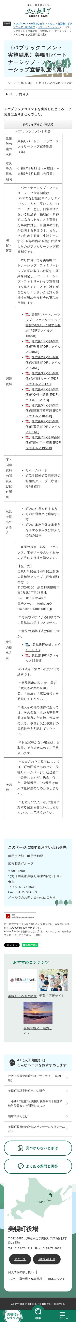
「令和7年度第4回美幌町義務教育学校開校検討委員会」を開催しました (35, 1103)
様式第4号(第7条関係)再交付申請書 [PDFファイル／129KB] (43, 395)
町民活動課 (35, 856)
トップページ (20, 23)
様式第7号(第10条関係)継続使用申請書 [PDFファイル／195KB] (43, 443)
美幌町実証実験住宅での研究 (26, 1090)
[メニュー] (63, 1316)
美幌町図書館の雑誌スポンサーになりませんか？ (36, 1129)
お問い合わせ (46, 1259)
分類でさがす (37, 23)
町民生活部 (16, 856)
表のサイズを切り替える (38, 124)
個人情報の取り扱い (21, 1272)
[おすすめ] (12, 1316)
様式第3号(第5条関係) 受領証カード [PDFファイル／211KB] (42, 378)
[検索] (38, 1316)
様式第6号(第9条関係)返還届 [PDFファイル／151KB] (43, 426)
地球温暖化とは (18, 1116)
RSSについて (56, 1278)
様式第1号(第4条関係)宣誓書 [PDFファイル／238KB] (43, 347)
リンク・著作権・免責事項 (25, 1278)
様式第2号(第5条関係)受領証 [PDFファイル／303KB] (43, 362)
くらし (51, 23)
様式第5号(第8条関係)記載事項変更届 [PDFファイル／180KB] (43, 411)
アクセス (20, 1259)
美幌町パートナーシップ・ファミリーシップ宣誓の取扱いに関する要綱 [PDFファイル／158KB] (43, 325)
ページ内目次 (19, 94)
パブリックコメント (49, 27)
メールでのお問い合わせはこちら (32, 897)
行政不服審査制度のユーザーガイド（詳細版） (35, 1078)
